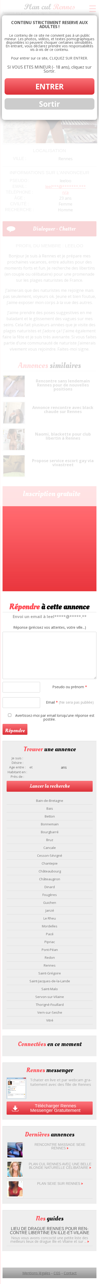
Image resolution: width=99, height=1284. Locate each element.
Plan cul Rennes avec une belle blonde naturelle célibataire (60, 1166)
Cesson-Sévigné (49, 855)
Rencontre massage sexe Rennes (60, 1146)
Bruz (49, 840)
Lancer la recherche (50, 786)
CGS (57, 1273)
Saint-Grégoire (49, 973)
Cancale (49, 847)
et (30, 767)
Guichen (49, 902)
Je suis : (17, 758)
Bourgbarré (50, 832)
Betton (50, 816)
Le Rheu (49, 918)
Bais (49, 808)
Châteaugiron (49, 879)
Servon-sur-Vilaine (49, 996)
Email (70, 702)
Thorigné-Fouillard (50, 1004)
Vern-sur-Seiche (49, 1012)
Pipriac (49, 942)
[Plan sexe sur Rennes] (15, 1195)
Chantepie (50, 863)
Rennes (50, 965)
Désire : (17, 762)
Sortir (49, 104)
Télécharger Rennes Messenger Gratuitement (55, 1108)
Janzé (49, 910)
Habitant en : (17, 772)
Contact (70, 1273)
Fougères (49, 894)
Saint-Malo (49, 989)
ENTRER (49, 86)
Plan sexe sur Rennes (58, 1183)
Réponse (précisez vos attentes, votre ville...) (49, 627)
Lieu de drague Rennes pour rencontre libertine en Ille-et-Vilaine (49, 1231)
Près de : (17, 776)
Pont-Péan (50, 949)
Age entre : (17, 767)
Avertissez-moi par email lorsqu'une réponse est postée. (54, 717)
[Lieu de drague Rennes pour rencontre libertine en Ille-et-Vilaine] (88, 1241)
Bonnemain (50, 824)
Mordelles (49, 926)
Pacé (50, 934)
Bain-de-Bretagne (49, 800)
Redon (50, 957)
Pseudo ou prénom (69, 686)
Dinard (49, 887)
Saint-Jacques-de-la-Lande (49, 981)
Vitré (49, 1020)
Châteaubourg (50, 871)
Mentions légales (36, 1273)
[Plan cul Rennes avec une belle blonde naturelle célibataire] (15, 1175)
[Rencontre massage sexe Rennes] (15, 1156)
